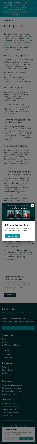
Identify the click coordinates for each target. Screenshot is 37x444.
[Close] (32, 205)
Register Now (12, 236)
